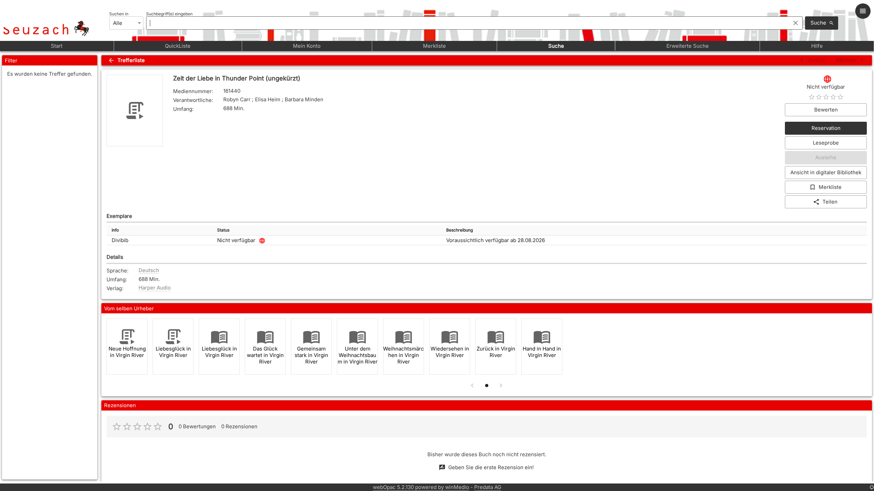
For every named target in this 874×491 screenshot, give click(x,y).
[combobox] (466, 23)
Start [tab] (56, 46)
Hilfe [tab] (817, 46)
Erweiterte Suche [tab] (687, 46)
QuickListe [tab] (178, 46)
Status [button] (223, 230)
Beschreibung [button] (459, 230)
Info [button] (115, 230)
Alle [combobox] (117, 23)
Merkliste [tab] (434, 46)
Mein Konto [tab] (307, 46)
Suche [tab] (556, 46)
